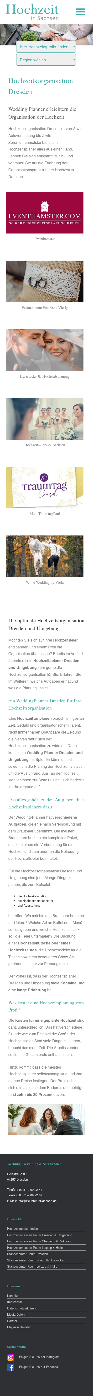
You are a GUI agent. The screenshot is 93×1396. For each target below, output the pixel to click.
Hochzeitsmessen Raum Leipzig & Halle (35, 1247)
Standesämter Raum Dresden (27, 1253)
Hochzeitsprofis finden (22, 1228)
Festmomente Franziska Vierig (45, 307)
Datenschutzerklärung (22, 1308)
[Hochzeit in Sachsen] (33, 11)
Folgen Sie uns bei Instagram (39, 1356)
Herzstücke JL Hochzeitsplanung (45, 376)
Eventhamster (45, 238)
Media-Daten (16, 1314)
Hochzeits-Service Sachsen (44, 444)
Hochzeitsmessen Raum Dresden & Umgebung (39, 1235)
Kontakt (12, 1295)
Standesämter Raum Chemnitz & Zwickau (36, 1260)
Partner (12, 1320)
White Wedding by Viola (45, 582)
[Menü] (81, 12)
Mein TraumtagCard (45, 513)
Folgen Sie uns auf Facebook (39, 1366)
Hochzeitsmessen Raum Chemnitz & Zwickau (39, 1241)
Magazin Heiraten (19, 1327)
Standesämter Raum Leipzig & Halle (32, 1266)
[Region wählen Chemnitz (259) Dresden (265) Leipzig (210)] (52, 58)
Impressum (15, 1301)
